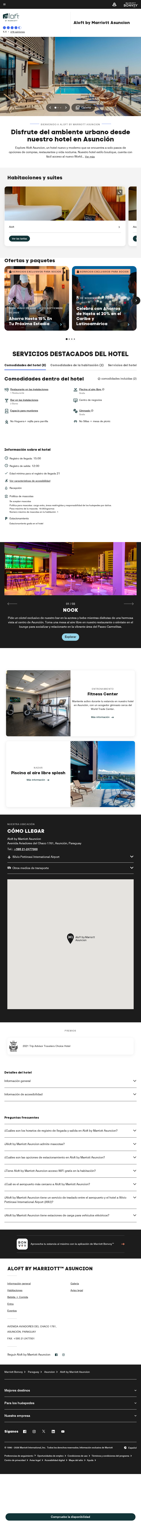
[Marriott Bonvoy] (129, 4)
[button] (114, 4)
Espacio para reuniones (24, 410)
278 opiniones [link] (17, 31)
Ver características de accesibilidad (30, 480)
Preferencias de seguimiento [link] (18, 1456)
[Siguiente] (136, 301)
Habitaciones (14, 1290)
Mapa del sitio (76, 1460)
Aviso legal (76, 1290)
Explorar (70, 637)
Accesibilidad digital (55, 1460)
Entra (10, 1303)
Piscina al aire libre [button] (90, 389)
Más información (100, 717)
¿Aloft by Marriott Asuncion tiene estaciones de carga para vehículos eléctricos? (56, 1215)
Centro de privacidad (15, 1460)
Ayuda (90, 1460)
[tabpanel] (70, 595)
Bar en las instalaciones (24, 399)
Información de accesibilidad (23, 1094)
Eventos (12, 1310)
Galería (74, 1283)
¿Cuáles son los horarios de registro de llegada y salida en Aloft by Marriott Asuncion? (61, 1130)
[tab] (25, 365)
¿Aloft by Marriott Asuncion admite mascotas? (34, 1144)
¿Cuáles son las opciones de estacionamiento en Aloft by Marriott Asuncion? (54, 1157)
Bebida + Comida (17, 1297)
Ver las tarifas (19, 238)
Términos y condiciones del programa (110, 1456)
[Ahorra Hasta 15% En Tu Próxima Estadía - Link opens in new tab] (36, 298)
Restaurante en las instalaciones (29, 389)
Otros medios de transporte (30, 868)
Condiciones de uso (78, 1456)
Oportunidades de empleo (50, 1456)
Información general (17, 1081)
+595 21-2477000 (26, 849)
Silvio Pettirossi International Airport (35, 857)
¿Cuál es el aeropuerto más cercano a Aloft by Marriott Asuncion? (47, 1184)
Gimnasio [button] (85, 410)
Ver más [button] (90, 156)
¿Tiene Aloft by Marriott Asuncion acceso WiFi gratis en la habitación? (50, 1171)
